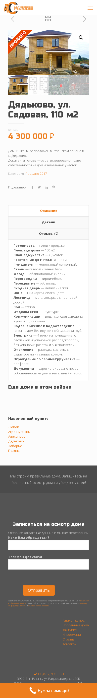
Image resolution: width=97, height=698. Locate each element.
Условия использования (38, 605)
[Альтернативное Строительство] (19, 7)
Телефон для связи (25, 557)
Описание (48, 210)
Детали (48, 222)
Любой (13, 427)
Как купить (70, 630)
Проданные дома (75, 625)
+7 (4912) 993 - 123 (51, 674)
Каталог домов (73, 620)
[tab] (48, 211)
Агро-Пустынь (19, 431)
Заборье (15, 446)
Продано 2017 (36, 173)
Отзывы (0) (48, 233)
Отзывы (68, 639)
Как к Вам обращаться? (28, 537)
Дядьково (16, 441)
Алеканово (17, 436)
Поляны (14, 450)
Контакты (69, 644)
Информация (72, 634)
